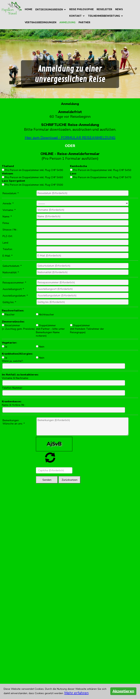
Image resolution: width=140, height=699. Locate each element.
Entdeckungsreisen (49, 9)
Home (28, 9)
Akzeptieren (123, 691)
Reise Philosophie (81, 9)
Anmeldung (67, 22)
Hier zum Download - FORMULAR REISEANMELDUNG (70, 137)
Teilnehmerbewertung (104, 16)
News (119, 9)
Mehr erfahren (76, 692)
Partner (84, 22)
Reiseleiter (104, 9)
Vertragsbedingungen (40, 22)
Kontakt (75, 16)
